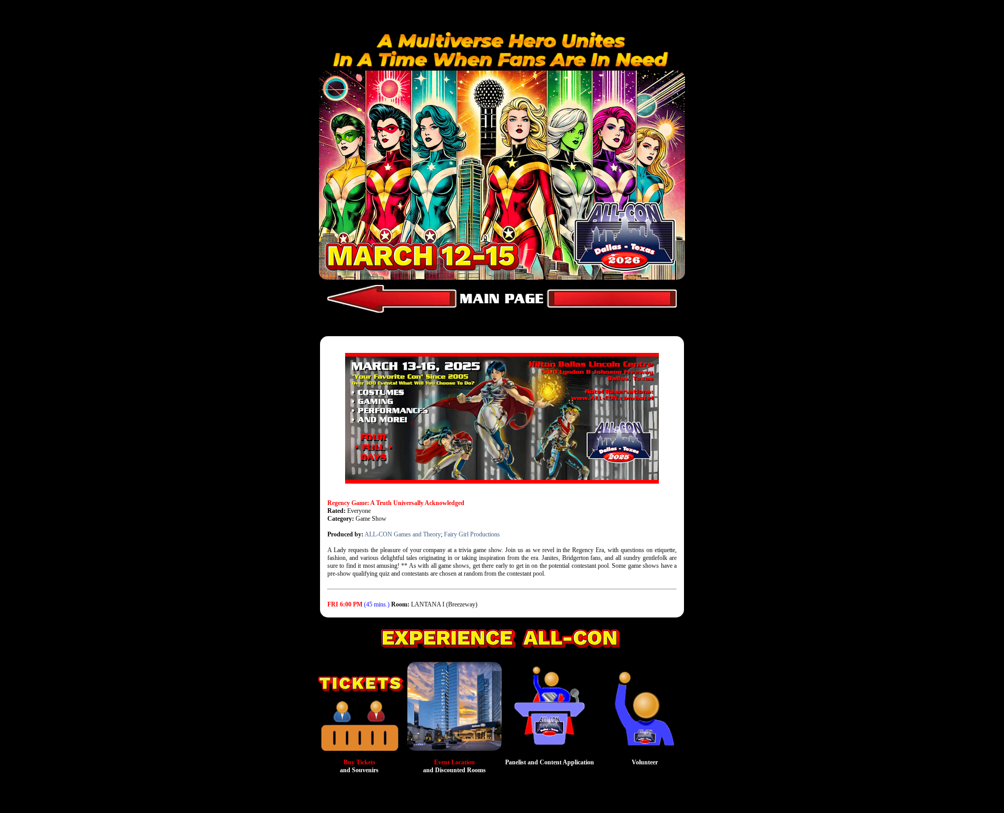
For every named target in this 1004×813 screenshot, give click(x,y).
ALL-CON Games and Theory (402, 534)
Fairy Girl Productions (472, 534)
